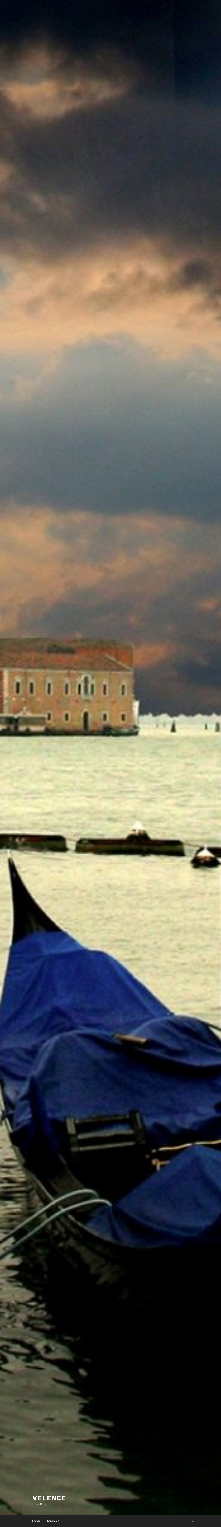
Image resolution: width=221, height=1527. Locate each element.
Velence (49, 1498)
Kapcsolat (53, 1520)
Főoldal (36, 1520)
